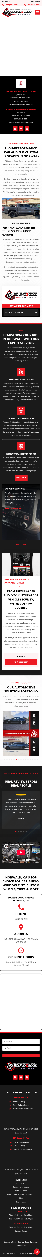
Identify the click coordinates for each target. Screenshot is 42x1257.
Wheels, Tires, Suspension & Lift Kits (21, 1194)
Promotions (21, 1202)
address (21, 934)
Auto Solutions (21, 1191)
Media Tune (34, 1253)
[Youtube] (21, 128)
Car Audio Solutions (21, 1187)
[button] (37, 12)
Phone (21, 914)
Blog (21, 1198)
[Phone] (21, 907)
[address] (21, 927)
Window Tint (21, 1183)
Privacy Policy (9, 1253)
